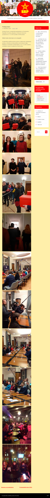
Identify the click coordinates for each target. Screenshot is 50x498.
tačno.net (39, 124)
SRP (17, 28)
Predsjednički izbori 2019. (25, 487)
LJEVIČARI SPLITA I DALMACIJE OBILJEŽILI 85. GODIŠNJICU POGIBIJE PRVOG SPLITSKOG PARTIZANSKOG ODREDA (41, 43)
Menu (3, 21)
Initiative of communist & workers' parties (41, 112)
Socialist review (40, 119)
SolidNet (39, 122)
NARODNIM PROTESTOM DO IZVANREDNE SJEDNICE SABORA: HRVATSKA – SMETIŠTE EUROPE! (41, 61)
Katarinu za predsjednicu (7, 487)
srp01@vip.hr (40, 97)
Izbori (13, 28)
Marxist (39, 116)
